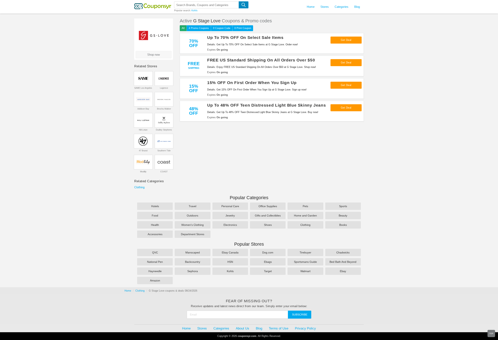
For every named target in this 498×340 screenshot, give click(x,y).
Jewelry (230, 215)
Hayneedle (155, 271)
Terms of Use (278, 328)
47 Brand (143, 150)
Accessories (155, 234)
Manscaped (192, 252)
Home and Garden (305, 215)
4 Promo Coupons (199, 28)
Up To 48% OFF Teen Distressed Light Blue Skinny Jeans (266, 105)
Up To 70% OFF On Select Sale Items (245, 37)
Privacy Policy (305, 328)
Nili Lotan (143, 130)
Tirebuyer (305, 252)
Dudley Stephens (164, 130)
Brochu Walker (164, 109)
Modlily (143, 171)
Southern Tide (164, 150)
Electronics (230, 224)
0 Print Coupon (242, 28)
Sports (343, 206)
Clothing (139, 187)
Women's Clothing (192, 224)
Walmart (305, 271)
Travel (192, 206)
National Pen (155, 261)
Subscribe (299, 314)
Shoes (268, 224)
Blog (357, 6)
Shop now (153, 54)
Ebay (343, 271)
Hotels (155, 206)
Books (343, 224)
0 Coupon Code (221, 28)
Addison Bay (143, 109)
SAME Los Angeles (143, 88)
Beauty (343, 215)
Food (155, 215)
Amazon (155, 280)
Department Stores (192, 234)
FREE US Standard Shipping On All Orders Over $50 (261, 60)
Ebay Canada (230, 252)
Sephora (192, 271)
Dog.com (267, 252)
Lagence (164, 88)
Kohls (194, 10)
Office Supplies (268, 206)
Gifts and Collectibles (268, 215)
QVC (155, 252)
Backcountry (192, 261)
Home (127, 290)
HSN (230, 261)
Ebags (268, 261)
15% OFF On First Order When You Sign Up (252, 82)
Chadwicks (343, 252)
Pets (305, 206)
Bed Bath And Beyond (343, 261)
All (183, 28)
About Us (242, 328)
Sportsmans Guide (305, 261)
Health (155, 224)
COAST (164, 171)
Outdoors (192, 215)
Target (268, 271)
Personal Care (230, 206)
